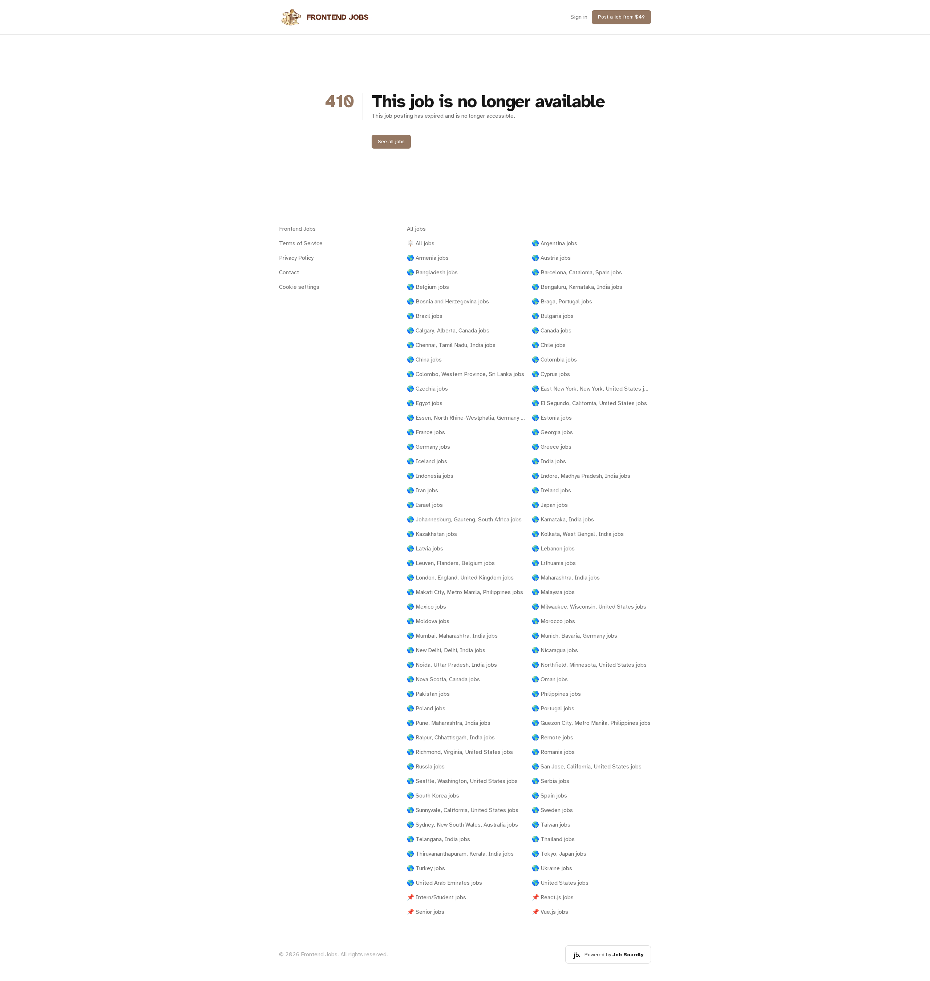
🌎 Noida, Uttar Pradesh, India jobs (452, 665)
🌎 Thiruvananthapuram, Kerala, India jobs (460, 853)
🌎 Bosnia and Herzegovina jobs (448, 301)
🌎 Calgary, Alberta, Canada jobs (448, 330)
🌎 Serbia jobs (550, 781)
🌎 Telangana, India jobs (438, 839)
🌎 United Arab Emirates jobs (444, 883)
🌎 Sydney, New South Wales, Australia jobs (462, 824)
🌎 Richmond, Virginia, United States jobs (460, 752)
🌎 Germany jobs (428, 447)
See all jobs (391, 141)
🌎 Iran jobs (422, 490)
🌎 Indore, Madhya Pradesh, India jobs (581, 476)
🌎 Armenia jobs (428, 258)
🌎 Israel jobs (425, 505)
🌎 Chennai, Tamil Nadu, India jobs (451, 345)
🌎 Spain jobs (549, 795)
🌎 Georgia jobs (552, 432)
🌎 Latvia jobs (425, 548)
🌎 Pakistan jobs (428, 694)
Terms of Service (301, 243)
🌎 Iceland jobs (427, 461)
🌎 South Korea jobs (433, 795)
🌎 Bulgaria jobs (553, 316)
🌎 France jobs (426, 432)
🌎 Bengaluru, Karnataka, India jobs (577, 287)
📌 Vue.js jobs (550, 912)
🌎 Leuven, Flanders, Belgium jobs (451, 563)
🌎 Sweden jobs (552, 810)
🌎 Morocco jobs (553, 621)
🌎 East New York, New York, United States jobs (591, 388)
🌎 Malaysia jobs (553, 592)
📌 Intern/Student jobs (436, 897)
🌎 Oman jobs (550, 679)
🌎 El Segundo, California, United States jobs (589, 403)
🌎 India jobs (549, 461)
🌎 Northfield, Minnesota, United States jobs (589, 665)
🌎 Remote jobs (552, 737)
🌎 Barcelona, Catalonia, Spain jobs (577, 272)
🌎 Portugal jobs (553, 708)
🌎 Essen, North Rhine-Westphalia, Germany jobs (466, 417)
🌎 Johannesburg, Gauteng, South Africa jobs (464, 519)
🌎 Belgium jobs (428, 287)
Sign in (578, 17)
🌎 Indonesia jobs (430, 476)
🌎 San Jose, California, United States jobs (587, 766)
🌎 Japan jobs (550, 505)
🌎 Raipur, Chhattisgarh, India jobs (451, 737)
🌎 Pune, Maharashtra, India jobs (448, 723)
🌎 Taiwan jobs (551, 824)
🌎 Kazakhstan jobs (432, 534)
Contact (289, 272)
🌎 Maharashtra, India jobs (566, 577)
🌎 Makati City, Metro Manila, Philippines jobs (465, 592)
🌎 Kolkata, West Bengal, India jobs (578, 534)
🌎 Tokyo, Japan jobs (559, 853)
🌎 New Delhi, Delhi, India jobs (446, 650)
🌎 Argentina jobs (554, 243)
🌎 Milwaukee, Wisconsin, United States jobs (589, 606)
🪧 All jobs (420, 243)
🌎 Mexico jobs (426, 606)
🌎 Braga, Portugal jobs (562, 301)
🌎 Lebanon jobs (553, 548)
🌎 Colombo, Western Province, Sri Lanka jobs (465, 374)
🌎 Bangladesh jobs (432, 272)
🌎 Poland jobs (426, 708)
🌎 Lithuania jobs (554, 563)
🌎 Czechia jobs (427, 388)
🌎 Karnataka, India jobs (563, 519)
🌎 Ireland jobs (551, 490)
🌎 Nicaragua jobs (555, 650)
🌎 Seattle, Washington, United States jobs (462, 781)
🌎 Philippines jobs (556, 694)
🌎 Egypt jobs (424, 403)
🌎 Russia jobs (426, 766)
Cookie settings (299, 287)
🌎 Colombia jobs (554, 359)
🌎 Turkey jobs (426, 868)
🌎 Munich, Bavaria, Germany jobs (574, 635)
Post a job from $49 (621, 17)
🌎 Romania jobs (553, 752)
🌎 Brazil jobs (424, 316)
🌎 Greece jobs (551, 447)
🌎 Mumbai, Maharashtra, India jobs (452, 635)
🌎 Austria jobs (551, 258)
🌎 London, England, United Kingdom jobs (460, 577)
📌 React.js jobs (553, 897)
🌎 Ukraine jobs (552, 868)
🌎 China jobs (424, 359)
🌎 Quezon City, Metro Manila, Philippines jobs (591, 723)
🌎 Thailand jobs (553, 839)
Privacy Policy (296, 258)
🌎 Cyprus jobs (551, 374)
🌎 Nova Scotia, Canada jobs (443, 679)
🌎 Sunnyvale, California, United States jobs (462, 810)
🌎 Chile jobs (549, 345)
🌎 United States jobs (560, 883)
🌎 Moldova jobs (428, 621)
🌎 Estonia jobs (552, 417)
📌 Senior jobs (425, 912)
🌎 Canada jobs (551, 330)
